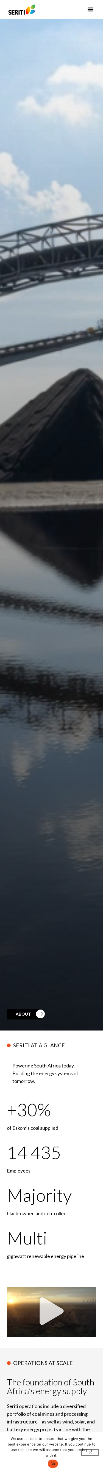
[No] (90, 1452)
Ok (53, 1464)
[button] (90, 9)
